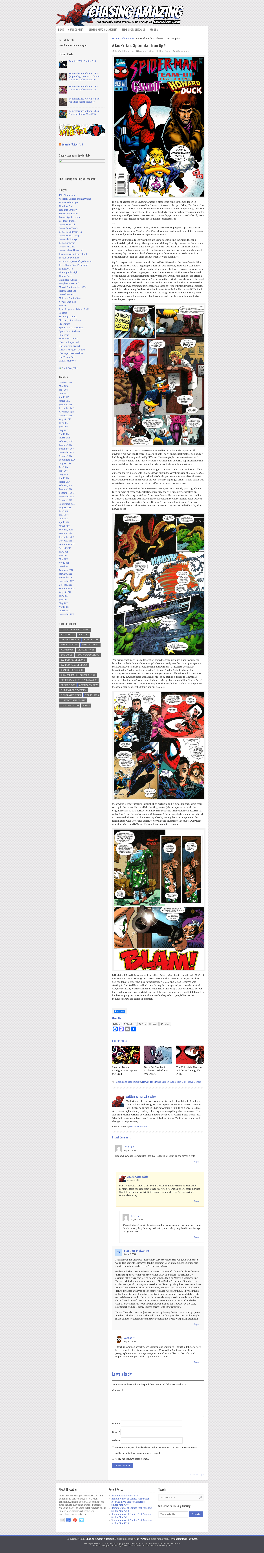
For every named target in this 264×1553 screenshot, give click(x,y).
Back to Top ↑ (197, 1474)
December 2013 (67, 493)
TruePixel (111, 1539)
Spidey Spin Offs (88, 685)
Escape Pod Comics (69, 257)
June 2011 (63, 599)
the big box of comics (73, 690)
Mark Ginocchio (126, 51)
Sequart (63, 313)
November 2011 (66, 581)
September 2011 (67, 588)
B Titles (84, 634)
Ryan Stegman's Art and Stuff (74, 309)
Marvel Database (67, 291)
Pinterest (75, 1520)
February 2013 (66, 529)
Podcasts (66, 655)
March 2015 (64, 437)
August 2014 (65, 463)
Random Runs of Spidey (74, 665)
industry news (69, 644)
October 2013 (65, 500)
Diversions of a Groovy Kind (73, 254)
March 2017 (64, 401)
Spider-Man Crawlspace (71, 327)
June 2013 (64, 515)
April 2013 (64, 522)
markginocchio (147, 1096)
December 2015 (66, 408)
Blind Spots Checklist (133, 29)
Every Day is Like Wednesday (74, 265)
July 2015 (63, 423)
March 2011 (64, 610)
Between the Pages (68, 202)
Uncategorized (70, 705)
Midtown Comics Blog (70, 298)
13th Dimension (67, 195)
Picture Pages (86, 649)
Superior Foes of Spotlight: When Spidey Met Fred (124, 1070)
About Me (154, 29)
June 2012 (64, 555)
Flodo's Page (65, 276)
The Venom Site (67, 357)
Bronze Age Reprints (69, 217)
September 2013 (67, 504)
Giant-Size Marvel (68, 280)
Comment (117, 1390)
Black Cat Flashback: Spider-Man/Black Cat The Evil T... (156, 1070)
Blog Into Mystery (68, 210)
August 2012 (65, 548)
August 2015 (65, 419)
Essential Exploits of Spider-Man (75, 261)
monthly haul (90, 644)
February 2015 (66, 441)
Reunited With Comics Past (82, 61)
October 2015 (65, 415)
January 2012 (65, 574)
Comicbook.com (67, 243)
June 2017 (63, 390)
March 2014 (64, 482)
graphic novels (70, 639)
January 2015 (65, 445)
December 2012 (67, 537)
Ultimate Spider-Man (73, 700)
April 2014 (64, 478)
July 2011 (63, 596)
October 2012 (65, 540)
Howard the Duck (151, 1082)
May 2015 (63, 430)
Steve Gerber (194, 1082)
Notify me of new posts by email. (132, 1458)
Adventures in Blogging (75, 629)
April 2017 (64, 397)
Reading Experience (72, 670)
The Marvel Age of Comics (72, 349)
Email (116, 1432)
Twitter (81, 1520)
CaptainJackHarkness (185, 1539)
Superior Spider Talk (72, 144)
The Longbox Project (69, 346)
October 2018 (65, 382)
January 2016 (65, 404)
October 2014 (65, 456)
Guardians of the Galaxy (128, 1082)
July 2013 (63, 511)
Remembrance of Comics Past (78, 675)
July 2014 (63, 467)
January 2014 (65, 489)
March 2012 (64, 566)
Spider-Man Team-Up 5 (174, 1082)
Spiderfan (64, 335)
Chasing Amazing (95, 1539)
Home (61, 29)
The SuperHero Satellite (71, 353)
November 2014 (66, 452)
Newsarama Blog (67, 302)
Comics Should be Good (70, 250)
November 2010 (66, 614)
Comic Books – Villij (69, 235)
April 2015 (64, 434)
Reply (196, 1161)
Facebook (68, 1520)
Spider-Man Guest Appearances (79, 680)
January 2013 (65, 533)
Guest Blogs (90, 639)
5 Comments (182, 51)
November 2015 (66, 412)
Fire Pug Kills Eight (68, 272)
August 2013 (65, 507)
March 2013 (64, 526)
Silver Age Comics (68, 316)
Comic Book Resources (70, 232)
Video (86, 705)
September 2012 (67, 544)
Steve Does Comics (68, 338)
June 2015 (63, 426)
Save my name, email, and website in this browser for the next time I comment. (156, 1447)
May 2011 (63, 603)
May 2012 (63, 559)
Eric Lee (129, 1146)
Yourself (129, 1337)
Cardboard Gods (67, 221)
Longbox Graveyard (69, 283)
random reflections (73, 660)
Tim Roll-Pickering (136, 1250)
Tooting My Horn (71, 695)
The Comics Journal (69, 342)
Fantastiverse (66, 269)
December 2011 (66, 577)
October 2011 (65, 585)
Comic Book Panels (68, 228)
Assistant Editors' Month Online (75, 199)
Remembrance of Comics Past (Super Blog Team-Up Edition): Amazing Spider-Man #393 (84, 76)
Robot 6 (62, 305)
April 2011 (64, 607)
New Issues (67, 649)
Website (116, 1440)
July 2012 (63, 552)
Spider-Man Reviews (69, 331)
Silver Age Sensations (70, 320)
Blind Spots (128, 38)
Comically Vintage (68, 239)
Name (116, 1423)
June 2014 (64, 471)
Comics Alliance (67, 246)
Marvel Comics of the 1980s (72, 287)
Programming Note (88, 655)
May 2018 (63, 386)
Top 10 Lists (92, 695)
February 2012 (66, 570)
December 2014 (67, 449)
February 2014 (66, 485)
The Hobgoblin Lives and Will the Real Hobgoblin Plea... (189, 1070)
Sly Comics (64, 324)
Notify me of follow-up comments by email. (137, 1453)
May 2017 (63, 393)
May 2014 (63, 474)
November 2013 (66, 496)
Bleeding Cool (66, 206)
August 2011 (65, 592)
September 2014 (67, 460)
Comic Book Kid (67, 224)
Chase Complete (76, 29)
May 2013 (63, 518)
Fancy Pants (141, 1539)
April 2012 (64, 563)
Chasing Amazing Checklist (103, 29)
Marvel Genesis (67, 294)
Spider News (68, 685)
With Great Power (68, 361)
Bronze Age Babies (68, 213)
